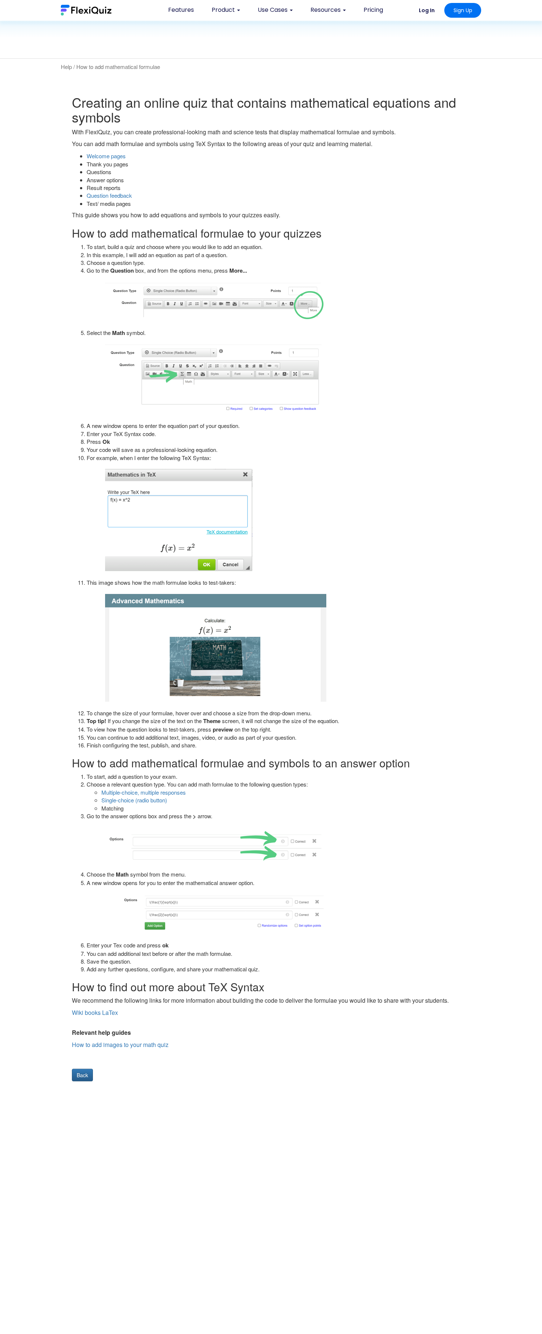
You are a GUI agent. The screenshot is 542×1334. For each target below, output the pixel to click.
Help (66, 66)
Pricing (373, 10)
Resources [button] (326, 10)
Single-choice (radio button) (134, 800)
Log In (427, 10)
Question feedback (109, 195)
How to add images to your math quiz (120, 1044)
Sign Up (463, 10)
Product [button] (224, 10)
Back (82, 1075)
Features (181, 10)
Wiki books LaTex (95, 1012)
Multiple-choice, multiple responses (143, 792)
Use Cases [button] (273, 10)
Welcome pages (106, 156)
